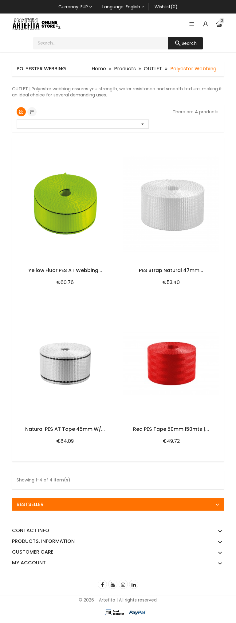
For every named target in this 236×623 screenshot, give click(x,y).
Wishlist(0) (166, 7)
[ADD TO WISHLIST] (93, 144)
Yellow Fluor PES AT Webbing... (65, 270)
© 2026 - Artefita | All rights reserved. (118, 600)
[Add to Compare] (106, 144)
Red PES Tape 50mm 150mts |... (171, 429)
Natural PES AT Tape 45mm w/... (65, 429)
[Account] (205, 24)
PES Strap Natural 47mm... (171, 270)
